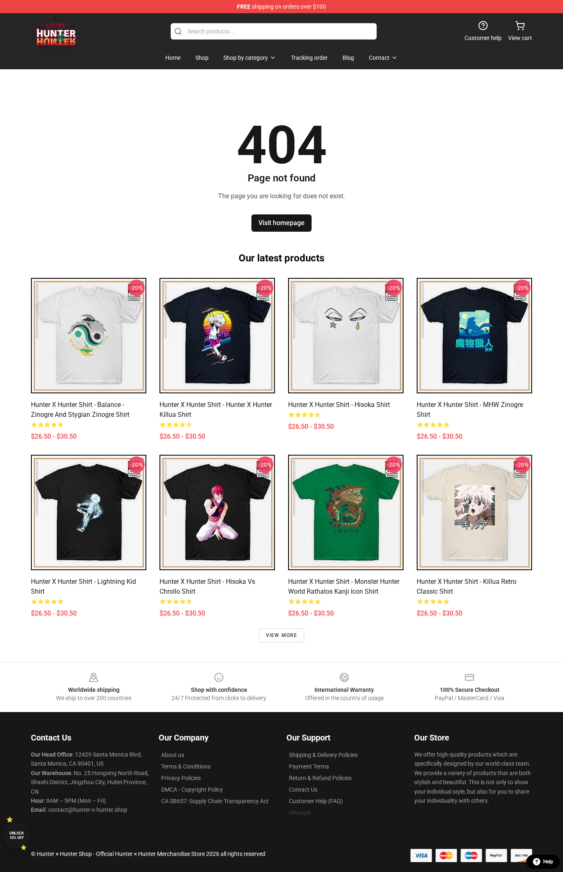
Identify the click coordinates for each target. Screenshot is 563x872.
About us (172, 755)
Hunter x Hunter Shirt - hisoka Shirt (339, 405)
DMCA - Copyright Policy (192, 789)
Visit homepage (281, 223)
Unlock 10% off (16, 835)
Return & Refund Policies (320, 778)
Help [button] (548, 862)
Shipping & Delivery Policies (323, 755)
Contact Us (303, 789)
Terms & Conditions (186, 766)
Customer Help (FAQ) (316, 801)
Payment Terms (309, 766)
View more (282, 635)
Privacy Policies (181, 778)
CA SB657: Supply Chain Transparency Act (215, 801)
